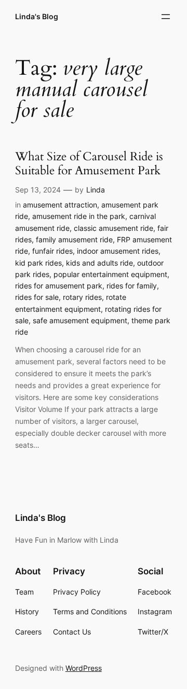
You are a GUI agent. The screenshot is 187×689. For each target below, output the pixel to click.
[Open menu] (165, 16)
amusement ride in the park (78, 216)
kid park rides (38, 262)
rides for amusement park (58, 285)
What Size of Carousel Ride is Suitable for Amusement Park (89, 164)
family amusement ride (74, 239)
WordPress (83, 668)
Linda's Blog (36, 16)
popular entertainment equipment (110, 274)
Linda (95, 189)
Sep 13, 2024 (38, 189)
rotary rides (82, 297)
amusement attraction (60, 204)
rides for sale (37, 297)
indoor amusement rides (117, 250)
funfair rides (52, 250)
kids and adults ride (99, 262)
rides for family (131, 285)
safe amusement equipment (80, 320)
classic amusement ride (113, 228)
